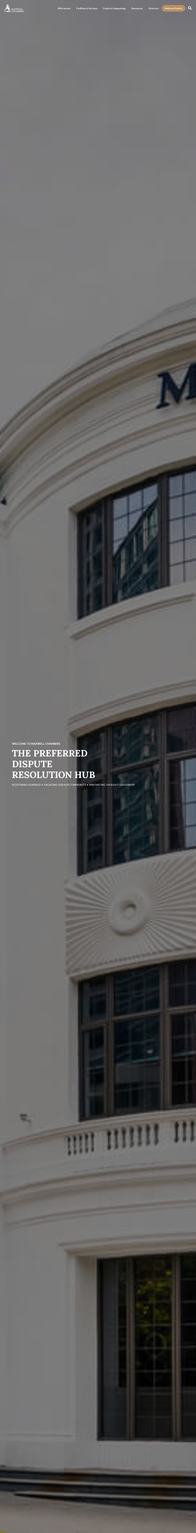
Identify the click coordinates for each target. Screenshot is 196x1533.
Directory (154, 8)
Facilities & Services (86, 8)
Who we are (64, 8)
